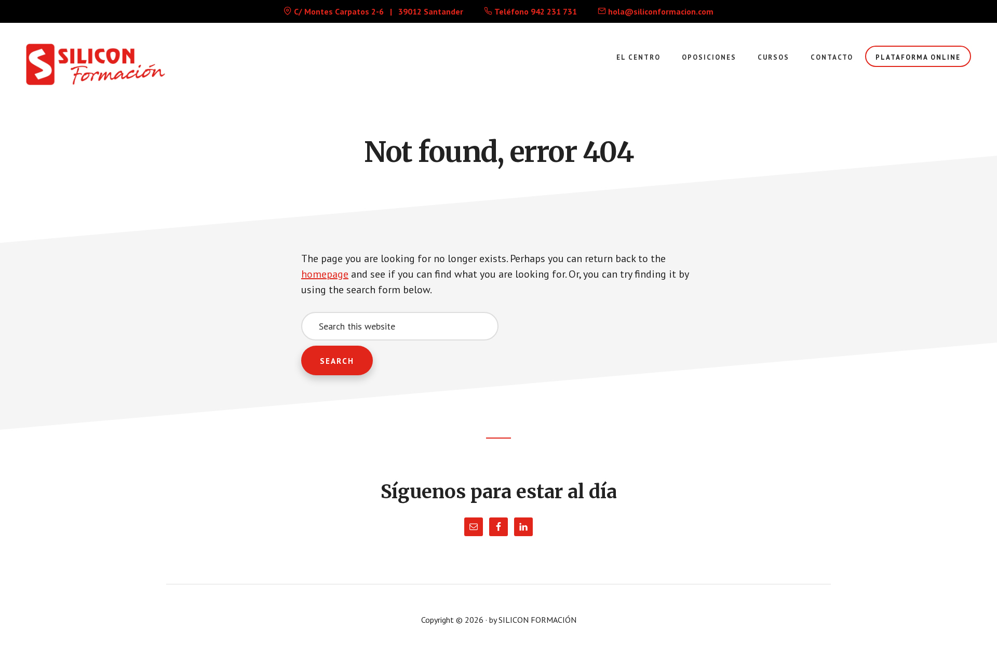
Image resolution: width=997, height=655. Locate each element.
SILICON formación (104, 64)
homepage (324, 274)
